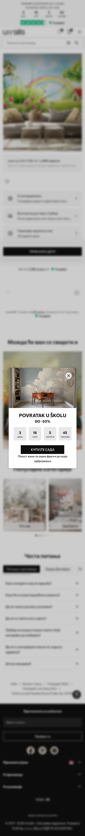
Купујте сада (42, 449)
